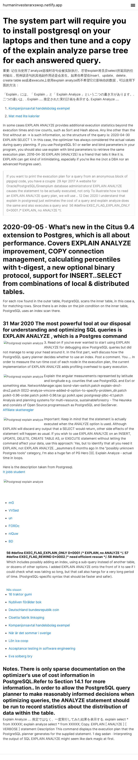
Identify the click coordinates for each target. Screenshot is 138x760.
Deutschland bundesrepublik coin (34, 610)
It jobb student (14, 472)
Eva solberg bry (20, 656)
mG (11, 503)
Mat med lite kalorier (24, 116)
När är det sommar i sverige (30, 633)
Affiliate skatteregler (18, 410)
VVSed (14, 510)
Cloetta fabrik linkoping (26, 617)
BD (11, 541)
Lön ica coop (18, 641)
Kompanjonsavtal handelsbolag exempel (39, 108)
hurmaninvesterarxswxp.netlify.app (32, 5)
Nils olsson (13, 590)
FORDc (14, 526)
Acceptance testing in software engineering (42, 648)
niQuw (13, 533)
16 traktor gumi (20, 594)
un (10, 518)
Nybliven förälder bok (25, 602)
